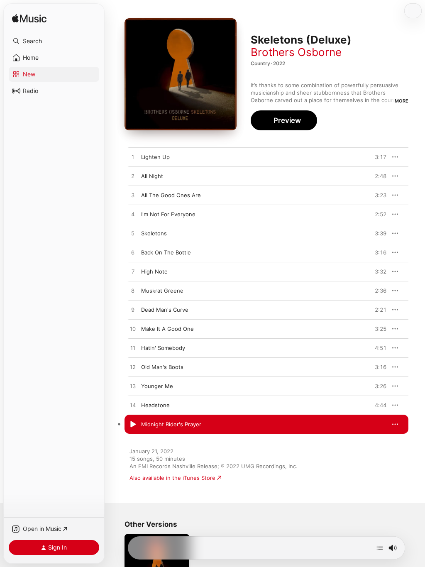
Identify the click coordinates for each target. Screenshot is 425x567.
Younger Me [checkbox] (157, 386)
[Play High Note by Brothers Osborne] (133, 272)
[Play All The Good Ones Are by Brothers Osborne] (133, 195)
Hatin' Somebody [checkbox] (163, 348)
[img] (29, 19)
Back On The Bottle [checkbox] (166, 252)
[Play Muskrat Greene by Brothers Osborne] (133, 291)
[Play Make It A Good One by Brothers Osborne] (133, 329)
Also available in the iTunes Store (172, 477)
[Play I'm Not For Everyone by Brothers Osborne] (133, 214)
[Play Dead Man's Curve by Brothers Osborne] (133, 310)
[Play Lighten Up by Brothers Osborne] (133, 157)
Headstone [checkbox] (155, 405)
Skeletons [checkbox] (154, 233)
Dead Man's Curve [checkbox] (164, 309)
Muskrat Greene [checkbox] (162, 290)
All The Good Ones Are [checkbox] (171, 195)
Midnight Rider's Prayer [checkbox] (171, 424)
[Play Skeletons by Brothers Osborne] (133, 233)
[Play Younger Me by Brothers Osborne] (133, 386)
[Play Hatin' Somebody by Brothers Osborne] (133, 348)
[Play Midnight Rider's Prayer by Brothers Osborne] (133, 424)
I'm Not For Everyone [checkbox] (168, 214)
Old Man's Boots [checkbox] (162, 367)
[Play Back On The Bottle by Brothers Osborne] (133, 253)
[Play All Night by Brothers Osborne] (133, 176)
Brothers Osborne (296, 52)
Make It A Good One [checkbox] (167, 328)
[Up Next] (380, 548)
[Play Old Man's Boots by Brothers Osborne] (133, 367)
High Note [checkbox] (154, 271)
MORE (401, 101)
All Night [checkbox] (152, 176)
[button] (54, 41)
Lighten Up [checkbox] (155, 157)
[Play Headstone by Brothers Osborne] (133, 405)
